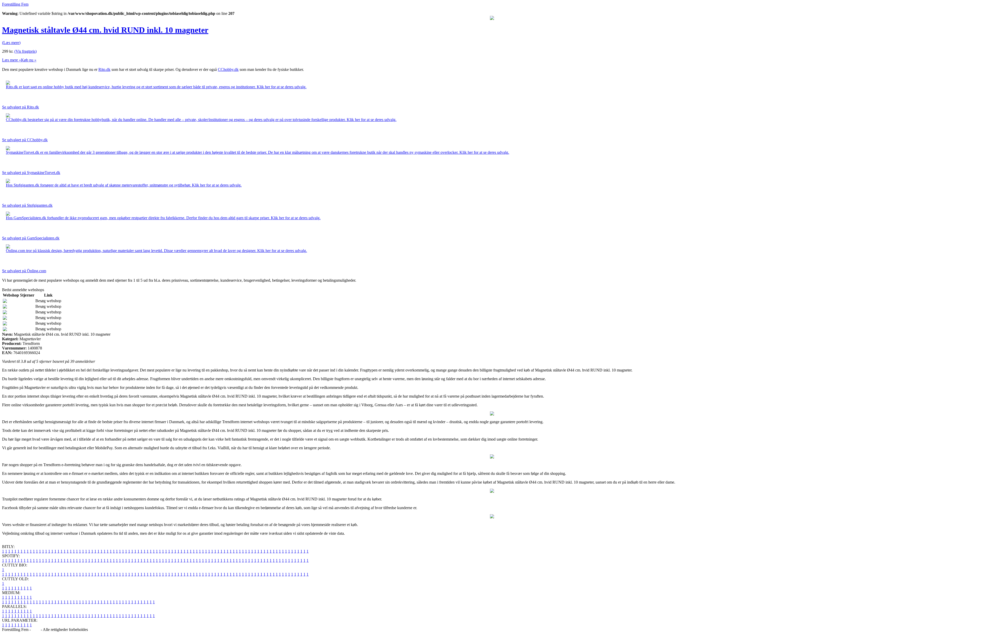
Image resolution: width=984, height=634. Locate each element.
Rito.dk (104, 69)
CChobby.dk (228, 69)
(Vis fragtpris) (25, 51)
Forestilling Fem (15, 4)
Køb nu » (28, 60)
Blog (36, 629)
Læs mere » (11, 60)
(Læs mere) (11, 42)
